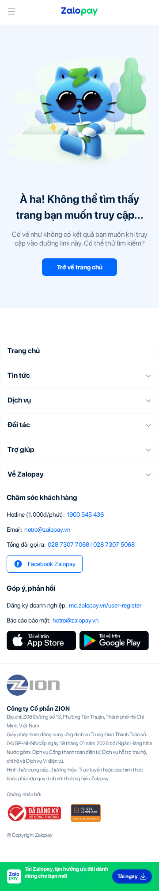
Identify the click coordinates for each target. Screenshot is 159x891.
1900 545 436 (85, 514)
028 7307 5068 (114, 544)
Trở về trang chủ (79, 267)
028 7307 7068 (68, 544)
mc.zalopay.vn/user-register (105, 605)
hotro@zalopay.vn (47, 529)
